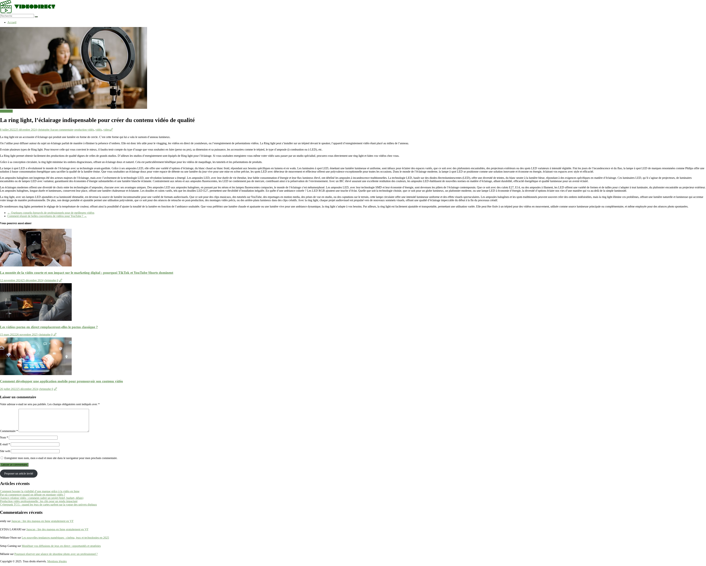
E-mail (5, 444)
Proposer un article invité (18, 473)
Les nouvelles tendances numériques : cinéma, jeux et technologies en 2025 (65, 537)
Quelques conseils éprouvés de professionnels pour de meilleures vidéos (50, 212)
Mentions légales (57, 561)
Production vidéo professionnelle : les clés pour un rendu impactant (38, 501)
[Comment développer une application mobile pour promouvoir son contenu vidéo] (36, 374)
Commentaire (9, 431)
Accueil (11, 22)
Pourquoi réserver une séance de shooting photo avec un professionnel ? (56, 554)
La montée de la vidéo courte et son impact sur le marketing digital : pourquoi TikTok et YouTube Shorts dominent (86, 273)
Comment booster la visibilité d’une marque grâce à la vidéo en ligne (39, 491)
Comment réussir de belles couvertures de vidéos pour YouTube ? (47, 216)
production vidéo (84, 129)
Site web (5, 451)
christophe (44, 129)
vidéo (98, 129)
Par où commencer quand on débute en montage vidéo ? (32, 494)
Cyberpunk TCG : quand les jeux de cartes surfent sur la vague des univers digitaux (48, 504)
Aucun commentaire (62, 129)
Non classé (6, 111)
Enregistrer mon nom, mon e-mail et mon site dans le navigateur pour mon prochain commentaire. (60, 458)
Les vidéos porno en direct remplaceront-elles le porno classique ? (49, 327)
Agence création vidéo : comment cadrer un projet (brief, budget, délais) (41, 497)
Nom (4, 437)
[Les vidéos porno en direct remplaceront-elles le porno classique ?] (36, 319)
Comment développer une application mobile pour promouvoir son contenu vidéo (61, 381)
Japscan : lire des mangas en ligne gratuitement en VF (42, 521)
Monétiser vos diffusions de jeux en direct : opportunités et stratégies (61, 545)
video (106, 129)
